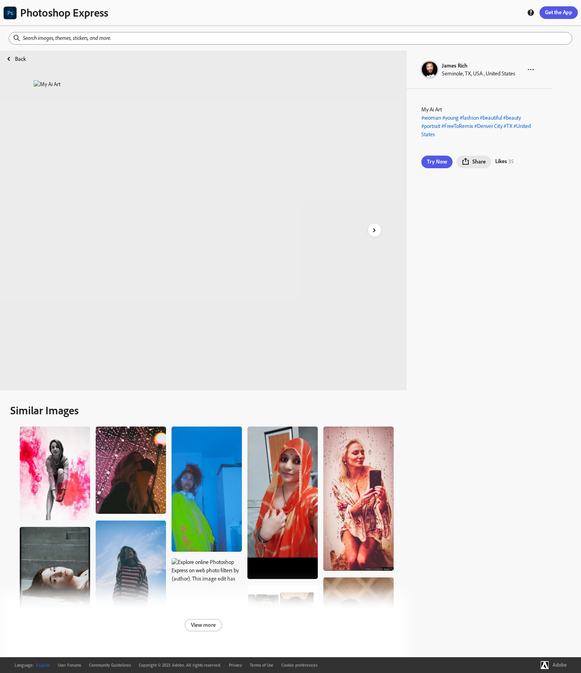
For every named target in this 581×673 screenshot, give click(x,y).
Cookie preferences (299, 665)
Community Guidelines (110, 665)
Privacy (235, 665)
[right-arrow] (374, 230)
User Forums (69, 665)
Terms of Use (262, 665)
